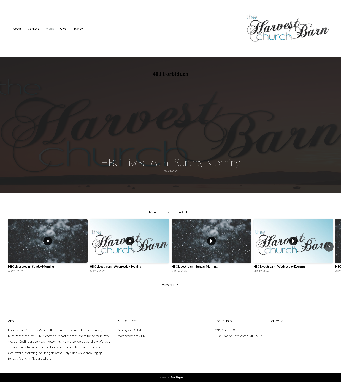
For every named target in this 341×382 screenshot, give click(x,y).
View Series (170, 285)
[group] (48, 247)
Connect (34, 28)
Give (63, 28)
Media (50, 28)
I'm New (77, 28)
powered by (170, 377)
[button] (328, 247)
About (17, 28)
